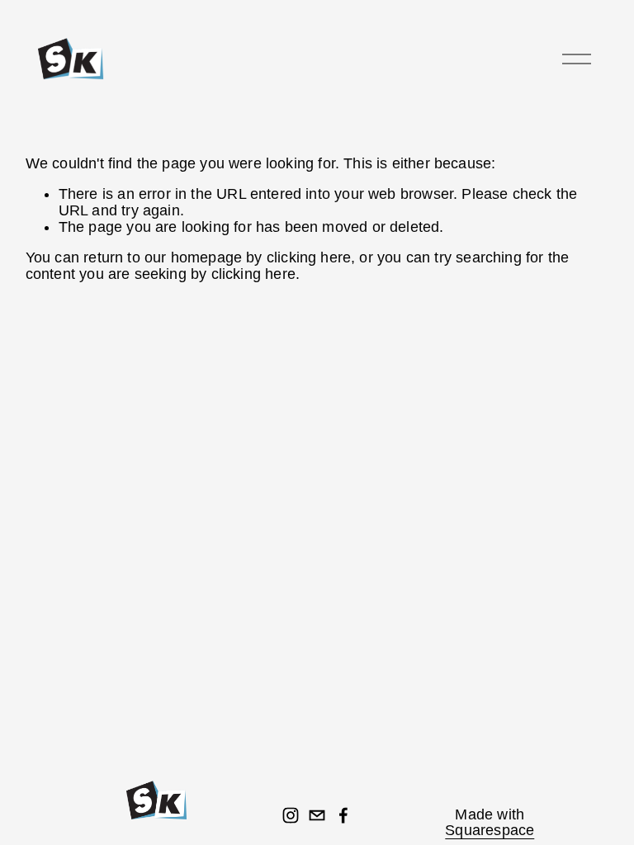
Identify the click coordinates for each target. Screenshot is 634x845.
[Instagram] (290, 815)
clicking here (309, 257)
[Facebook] (343, 815)
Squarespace (489, 830)
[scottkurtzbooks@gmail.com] (317, 815)
